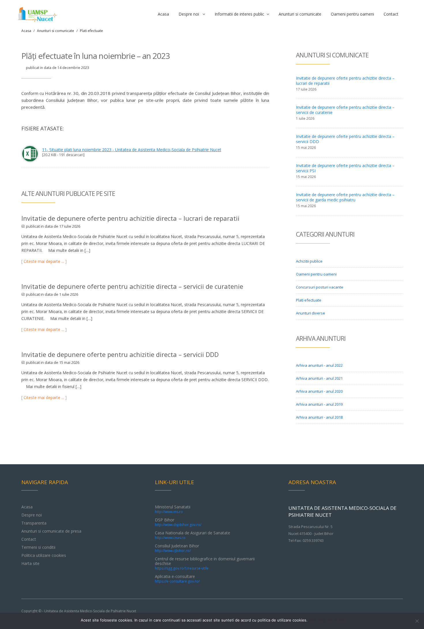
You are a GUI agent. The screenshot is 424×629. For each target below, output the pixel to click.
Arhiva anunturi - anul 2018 (319, 417)
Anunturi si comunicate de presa (51, 531)
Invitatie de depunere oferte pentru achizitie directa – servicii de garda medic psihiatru (345, 197)
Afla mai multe (331, 620)
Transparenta (33, 523)
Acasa (163, 14)
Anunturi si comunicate (300, 14)
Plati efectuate (91, 30)
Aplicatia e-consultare (177, 579)
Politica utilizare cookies (43, 555)
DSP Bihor (178, 522)
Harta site (30, 563)
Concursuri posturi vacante (319, 287)
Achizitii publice (309, 261)
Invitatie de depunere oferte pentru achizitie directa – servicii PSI (345, 168)
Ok (312, 620)
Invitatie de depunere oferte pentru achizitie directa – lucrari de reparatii (130, 218)
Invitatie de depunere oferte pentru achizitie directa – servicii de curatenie (132, 286)
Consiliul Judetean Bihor (177, 548)
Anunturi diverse (310, 313)
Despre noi (190, 14)
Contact (391, 14)
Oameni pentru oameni (352, 14)
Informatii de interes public (241, 14)
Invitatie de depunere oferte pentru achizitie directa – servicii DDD (120, 354)
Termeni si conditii (38, 547)
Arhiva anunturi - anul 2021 (319, 378)
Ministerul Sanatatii (172, 509)
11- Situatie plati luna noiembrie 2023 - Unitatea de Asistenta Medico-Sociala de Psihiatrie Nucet (131, 149)
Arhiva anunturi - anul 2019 (319, 404)
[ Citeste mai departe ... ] (44, 261)
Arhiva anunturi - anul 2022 (319, 365)
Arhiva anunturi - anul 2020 (319, 391)
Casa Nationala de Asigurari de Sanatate (192, 535)
